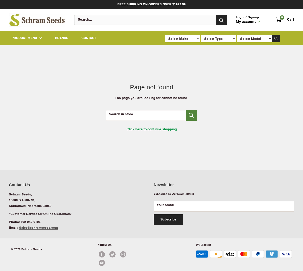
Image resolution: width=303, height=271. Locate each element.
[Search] (221, 20)
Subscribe (168, 219)
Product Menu (24, 38)
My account (246, 22)
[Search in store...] (191, 115)
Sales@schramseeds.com (38, 227)
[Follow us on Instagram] (123, 254)
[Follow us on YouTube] (118, 263)
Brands (61, 38)
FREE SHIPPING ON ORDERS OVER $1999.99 (151, 4)
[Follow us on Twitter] (112, 254)
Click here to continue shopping (151, 129)
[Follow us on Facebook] (102, 254)
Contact (88, 38)
